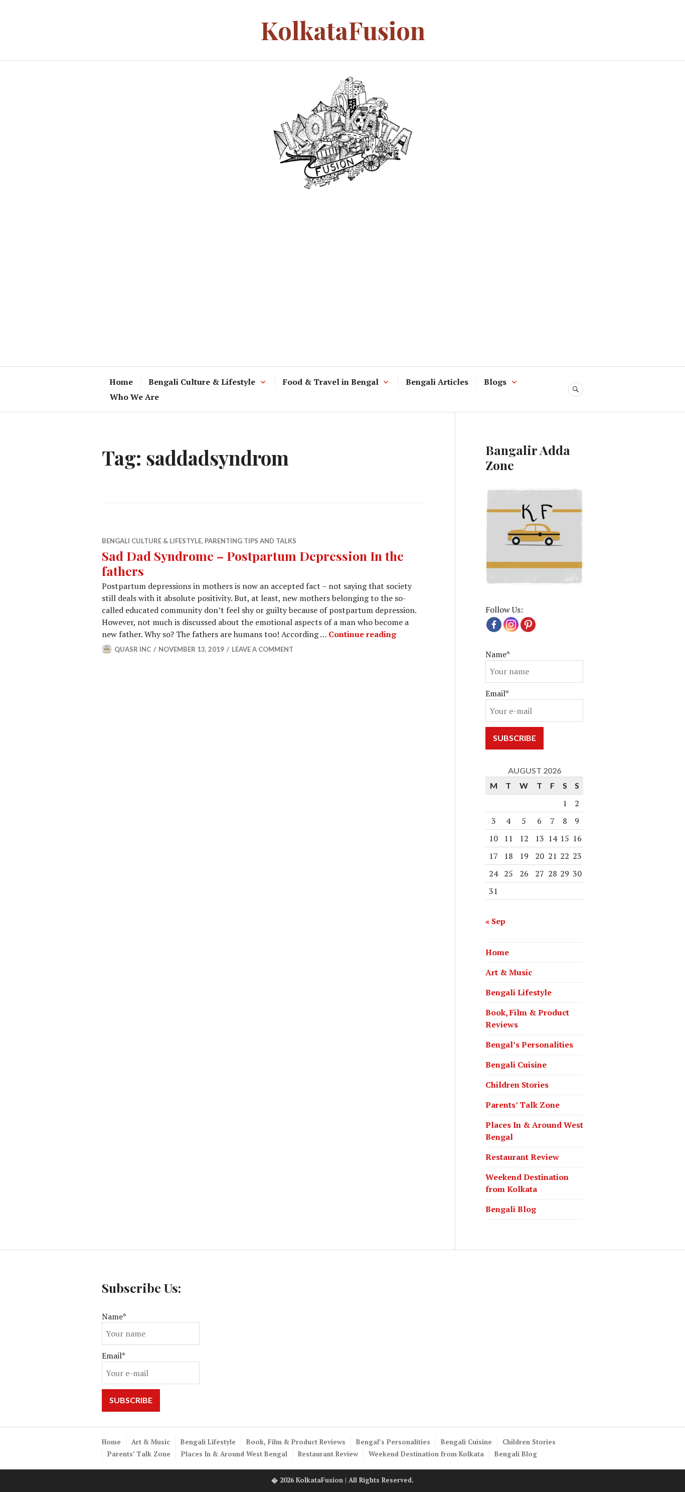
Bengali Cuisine (516, 1064)
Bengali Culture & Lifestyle (201, 381)
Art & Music (508, 972)
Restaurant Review (522, 1156)
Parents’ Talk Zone (522, 1104)
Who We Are (134, 396)
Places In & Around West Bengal (234, 1453)
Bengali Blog (510, 1209)
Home (121, 381)
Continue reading (362, 634)
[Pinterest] (528, 624)
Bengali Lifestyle (518, 992)
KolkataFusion (342, 30)
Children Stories (517, 1084)
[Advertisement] (342, 276)
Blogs (495, 381)
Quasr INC (132, 649)
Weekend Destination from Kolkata (426, 1453)
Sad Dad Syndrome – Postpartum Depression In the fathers (253, 563)
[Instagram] (511, 624)
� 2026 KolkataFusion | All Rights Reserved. (342, 1479)
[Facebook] (493, 624)
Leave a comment (262, 649)
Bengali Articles (437, 381)
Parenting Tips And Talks (250, 541)
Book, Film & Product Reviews (296, 1441)
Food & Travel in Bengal (331, 381)
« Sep (495, 921)
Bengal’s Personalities (529, 1044)
